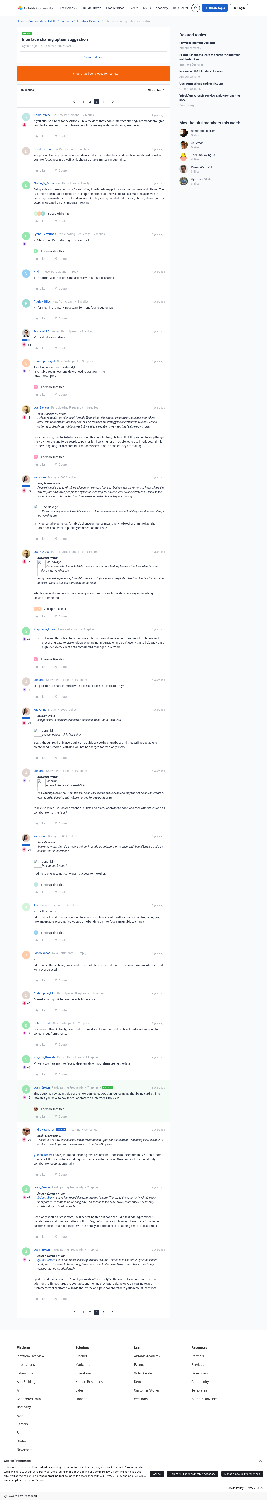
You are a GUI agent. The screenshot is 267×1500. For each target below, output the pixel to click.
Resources (199, 1347)
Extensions (25, 1373)
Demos (139, 1381)
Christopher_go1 (44, 361)
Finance (81, 1399)
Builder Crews (92, 8)
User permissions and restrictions (201, 83)
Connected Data (29, 1399)
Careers (22, 1424)
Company (24, 1407)
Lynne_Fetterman (45, 234)
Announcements (190, 48)
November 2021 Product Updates (201, 71)
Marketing (82, 1364)
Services (197, 1364)
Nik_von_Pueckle (44, 1057)
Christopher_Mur (44, 993)
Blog (20, 1432)
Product (81, 1356)
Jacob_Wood (42, 953)
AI (18, 1390)
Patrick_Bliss (42, 301)
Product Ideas (115, 8)
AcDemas (197, 143)
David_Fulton (42, 149)
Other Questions (190, 89)
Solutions (82, 1347)
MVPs (147, 8)
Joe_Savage (41, 407)
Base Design (187, 105)
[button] (215, 8)
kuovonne (40, 477)
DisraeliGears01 (201, 167)
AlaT (37, 905)
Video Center (143, 1373)
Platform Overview (30, 1356)
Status (22, 1441)
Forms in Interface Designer (197, 43)
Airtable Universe (204, 1399)
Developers (199, 1373)
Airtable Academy (147, 1356)
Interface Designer (89, 21)
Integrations (26, 1364)
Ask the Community (60, 21)
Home (20, 21)
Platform (23, 1347)
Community (36, 21)
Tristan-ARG (42, 331)
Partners (197, 1356)
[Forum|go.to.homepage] (35, 8)
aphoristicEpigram (203, 131)
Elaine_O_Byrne (44, 183)
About (21, 1415)
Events (133, 8)
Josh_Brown (42, 1087)
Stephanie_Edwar (45, 629)
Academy (162, 8)
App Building (26, 1381)
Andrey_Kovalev (44, 1130)
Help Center (180, 8)
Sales (79, 1390)
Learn (138, 1347)
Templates (199, 1390)
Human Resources (89, 1381)
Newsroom (25, 1449)
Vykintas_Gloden (202, 179)
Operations (83, 1373)
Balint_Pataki (42, 1023)
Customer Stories (147, 1390)
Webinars (141, 1399)
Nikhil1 (38, 272)
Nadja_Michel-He (45, 115)
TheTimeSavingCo (203, 155)
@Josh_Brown (43, 1155)
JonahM (39, 680)
